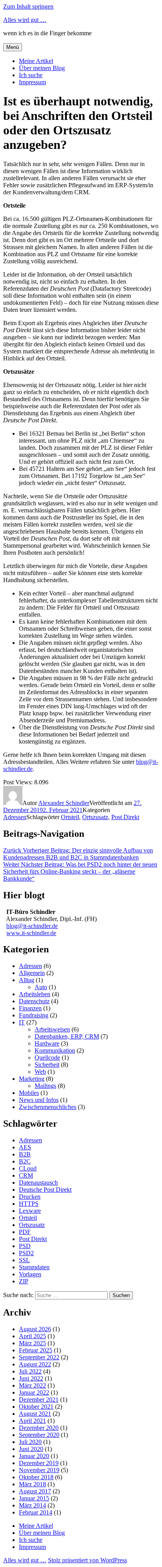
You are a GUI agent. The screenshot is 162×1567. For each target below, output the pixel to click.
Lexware (30, 1210)
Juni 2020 (31, 1449)
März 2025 (32, 1343)
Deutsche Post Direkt (45, 1189)
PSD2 (26, 1253)
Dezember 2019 (39, 1463)
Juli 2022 (30, 1371)
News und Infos (39, 1100)
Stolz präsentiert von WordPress (87, 1560)
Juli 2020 (30, 1442)
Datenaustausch (38, 1182)
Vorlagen (30, 1274)
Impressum (32, 82)
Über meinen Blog (42, 68)
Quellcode (47, 1057)
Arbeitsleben (34, 994)
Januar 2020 (34, 1456)
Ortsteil (70, 817)
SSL (24, 1260)
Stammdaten (34, 1267)
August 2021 (35, 1413)
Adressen (14, 817)
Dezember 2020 (39, 1427)
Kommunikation (55, 1050)
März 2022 (32, 1385)
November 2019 (39, 1470)
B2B (25, 1154)
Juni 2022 (31, 1378)
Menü (12, 47)
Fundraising (33, 1015)
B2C (25, 1161)
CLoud (28, 1168)
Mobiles (29, 1092)
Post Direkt (125, 817)
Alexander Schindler (63, 803)
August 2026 (35, 1329)
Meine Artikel (36, 61)
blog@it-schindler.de (32, 926)
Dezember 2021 (39, 1399)
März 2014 (32, 1505)
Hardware (47, 1043)
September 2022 (39, 1357)
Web (40, 1071)
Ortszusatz (95, 817)
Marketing (31, 1078)
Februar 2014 (35, 1512)
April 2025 (32, 1336)
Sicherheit (47, 1064)
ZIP (23, 1281)
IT (22, 1022)
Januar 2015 (34, 1498)
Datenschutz (34, 1001)
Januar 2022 (34, 1392)
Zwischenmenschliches (47, 1107)
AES (25, 1147)
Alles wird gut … (24, 19)
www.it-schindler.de (31, 933)
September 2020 (39, 1434)
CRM (26, 1175)
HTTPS (29, 1203)
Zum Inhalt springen (28, 6)
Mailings (45, 1085)
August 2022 (35, 1364)
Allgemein (32, 973)
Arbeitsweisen (52, 1029)
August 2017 (35, 1491)
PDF (25, 1232)
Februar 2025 (35, 1350)
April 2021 (32, 1420)
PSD (25, 1246)
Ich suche (30, 75)
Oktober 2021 (36, 1406)
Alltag (26, 980)
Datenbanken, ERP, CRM (67, 1036)
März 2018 (32, 1484)
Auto (41, 987)
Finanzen (30, 1008)
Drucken (29, 1196)
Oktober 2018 (36, 1477)
